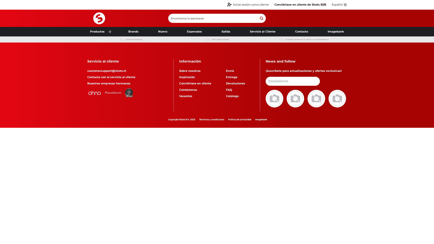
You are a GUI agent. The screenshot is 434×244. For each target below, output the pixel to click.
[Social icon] (275, 98)
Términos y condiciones (211, 119)
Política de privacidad (239, 119)
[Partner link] (94, 92)
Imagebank (261, 119)
